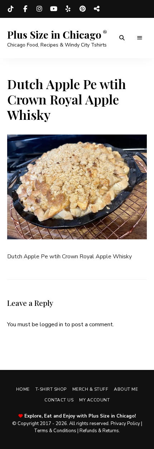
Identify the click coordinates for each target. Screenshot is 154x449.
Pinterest (82, 9)
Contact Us (58, 400)
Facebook (25, 9)
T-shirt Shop (51, 389)
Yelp (68, 9)
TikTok (11, 9)
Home (23, 389)
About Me (126, 389)
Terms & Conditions (55, 431)
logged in (51, 324)
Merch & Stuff (90, 389)
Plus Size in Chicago (54, 35)
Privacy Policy (125, 423)
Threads (97, 9)
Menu (140, 38)
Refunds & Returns (99, 431)
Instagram (39, 9)
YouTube (54, 9)
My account (94, 400)
